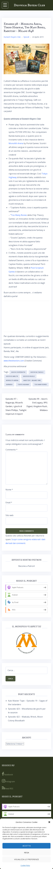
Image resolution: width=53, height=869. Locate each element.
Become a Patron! (26, 566)
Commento (11, 449)
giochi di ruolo (29, 376)
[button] (49, 822)
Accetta (27, 845)
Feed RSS (9, 788)
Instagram (10, 781)
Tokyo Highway (23, 384)
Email (9, 502)
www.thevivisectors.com (14, 360)
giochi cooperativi (18, 372)
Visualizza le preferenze (26, 859)
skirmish (9, 384)
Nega (26, 852)
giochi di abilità (12, 376)
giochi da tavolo (36, 372)
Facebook (8, 774)
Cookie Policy (25, 865)
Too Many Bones (19, 215)
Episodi (26, 37)
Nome (9, 489)
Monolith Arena (16, 143)
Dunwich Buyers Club (29, 5)
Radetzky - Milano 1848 (31, 380)
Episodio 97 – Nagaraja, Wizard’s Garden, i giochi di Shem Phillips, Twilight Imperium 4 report (16, 406)
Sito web (9, 515)
